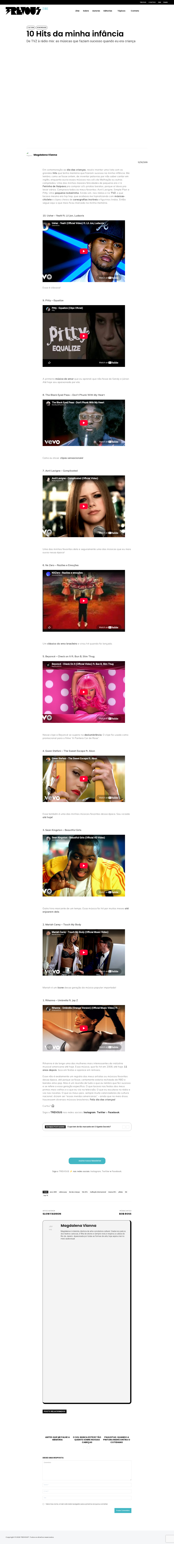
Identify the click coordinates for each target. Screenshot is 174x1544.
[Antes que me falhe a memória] (57, 1425)
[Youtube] (159, 1537)
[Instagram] (140, 1537)
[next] (127, 1126)
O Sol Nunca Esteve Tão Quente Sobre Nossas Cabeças (87, 1440)
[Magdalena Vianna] (30, 155)
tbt (126, 1192)
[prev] (123, 1126)
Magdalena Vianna (45, 154)
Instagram (95, 1171)
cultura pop (63, 1192)
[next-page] (88, 1447)
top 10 (46, 1195)
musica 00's (112, 1192)
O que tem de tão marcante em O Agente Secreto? (89, 1127)
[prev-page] (84, 1447)
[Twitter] (153, 1537)
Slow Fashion (52, 1213)
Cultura (30, 27)
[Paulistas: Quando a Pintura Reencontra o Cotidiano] (116, 1425)
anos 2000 (53, 1192)
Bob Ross (125, 1213)
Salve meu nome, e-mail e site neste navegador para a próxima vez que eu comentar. (77, 1504)
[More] (124, 1181)
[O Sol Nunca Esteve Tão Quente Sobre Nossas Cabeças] (87, 1425)
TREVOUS (64, 1171)
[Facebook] (146, 1537)
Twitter (105, 1171)
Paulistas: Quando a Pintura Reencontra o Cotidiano (116, 1440)
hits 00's (85, 1192)
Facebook (116, 1171)
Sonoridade (42, 27)
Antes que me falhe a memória (57, 1438)
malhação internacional (98, 1192)
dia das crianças (74, 1192)
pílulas (120, 1192)
